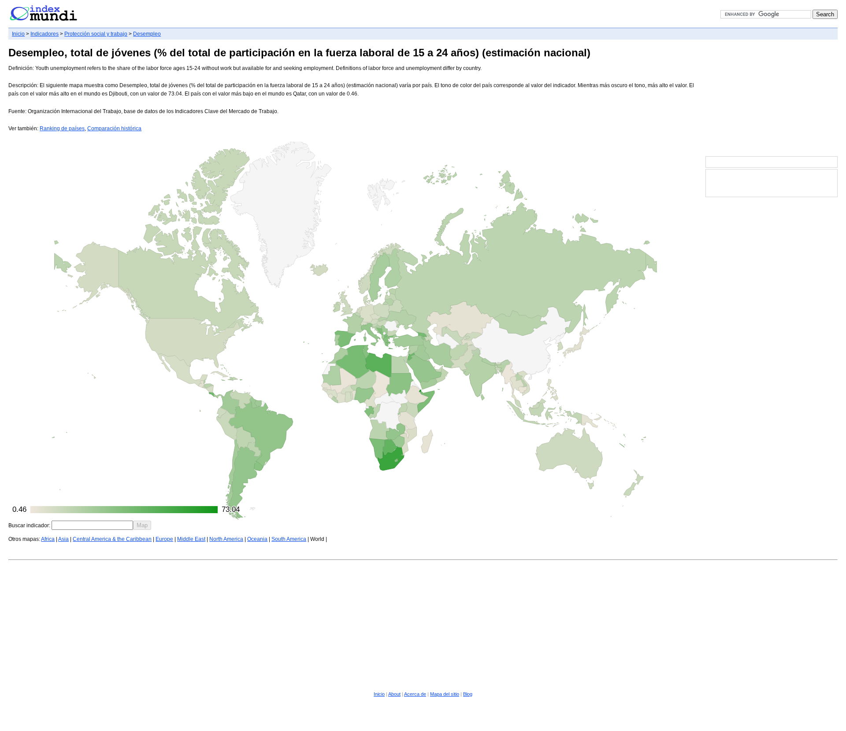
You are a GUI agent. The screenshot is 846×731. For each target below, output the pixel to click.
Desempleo (147, 34)
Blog (467, 694)
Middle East (191, 539)
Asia (63, 539)
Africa (48, 539)
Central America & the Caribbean (112, 539)
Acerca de (415, 694)
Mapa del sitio (444, 694)
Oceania (257, 539)
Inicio (18, 34)
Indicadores (44, 34)
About (394, 694)
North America (226, 539)
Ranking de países (62, 128)
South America (288, 539)
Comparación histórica (114, 128)
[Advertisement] (771, 99)
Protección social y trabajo (95, 34)
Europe (164, 539)
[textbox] (92, 525)
